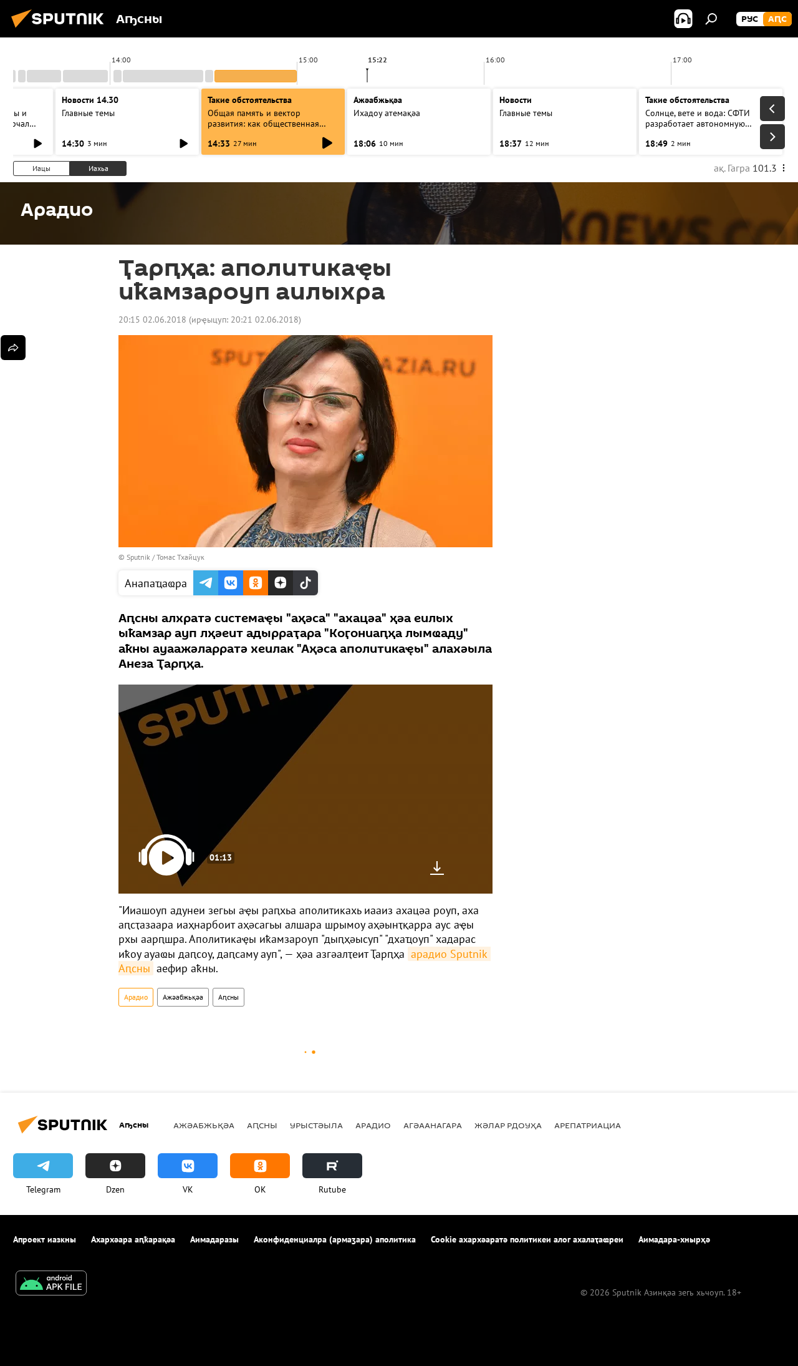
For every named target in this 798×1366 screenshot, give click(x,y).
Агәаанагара (432, 1125)
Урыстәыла (316, 1125)
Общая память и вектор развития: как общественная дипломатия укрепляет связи (264, 123)
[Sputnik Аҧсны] (61, 29)
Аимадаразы (214, 1239)
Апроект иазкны (44, 1239)
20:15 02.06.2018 (152, 319)
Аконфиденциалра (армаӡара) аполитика (335, 1239)
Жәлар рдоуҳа (508, 1125)
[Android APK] (51, 1285)
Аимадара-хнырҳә (674, 1239)
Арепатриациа (587, 1125)
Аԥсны (228, 997)
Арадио (136, 997)
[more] (13, 347)
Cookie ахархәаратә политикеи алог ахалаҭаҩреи (527, 1239)
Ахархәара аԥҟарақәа (133, 1239)
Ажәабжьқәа (183, 997)
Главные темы (88, 113)
